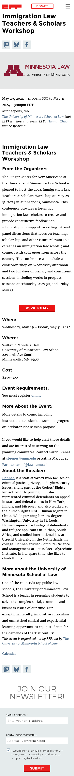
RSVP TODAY (37, 308)
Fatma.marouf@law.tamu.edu (26, 465)
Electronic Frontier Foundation (13, 7)
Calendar (9, 654)
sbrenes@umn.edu (21, 458)
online (36, 395)
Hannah (8, 478)
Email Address (16, 714)
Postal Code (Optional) (21, 735)
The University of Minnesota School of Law (33, 117)
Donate (42, 6)
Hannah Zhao (57, 121)
